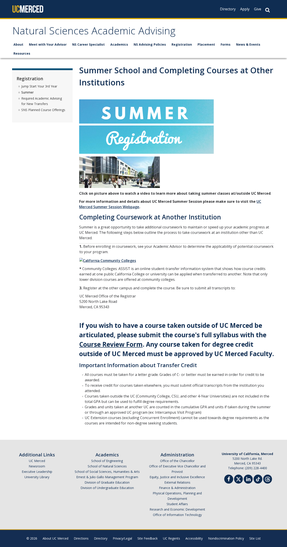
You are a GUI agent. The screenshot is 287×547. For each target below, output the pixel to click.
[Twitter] (238, 478)
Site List (255, 538)
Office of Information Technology (177, 515)
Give (257, 9)
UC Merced (37, 461)
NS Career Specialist (88, 44)
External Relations (177, 482)
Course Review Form (111, 344)
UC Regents (171, 538)
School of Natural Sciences (107, 466)
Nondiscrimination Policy (226, 538)
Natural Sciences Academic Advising (93, 32)
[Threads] (267, 478)
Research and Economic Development (177, 509)
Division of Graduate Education (107, 482)
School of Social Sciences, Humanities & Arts (107, 471)
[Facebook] (229, 480)
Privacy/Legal (122, 538)
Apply (245, 9)
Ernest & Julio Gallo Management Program (107, 477)
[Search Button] (267, 10)
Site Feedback (147, 538)
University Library (36, 477)
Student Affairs (177, 504)
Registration (182, 44)
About (18, 44)
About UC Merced (55, 538)
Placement (206, 44)
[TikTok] (258, 478)
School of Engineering (107, 461)
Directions (81, 538)
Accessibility (194, 538)
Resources (21, 53)
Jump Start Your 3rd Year (39, 86)
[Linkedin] (248, 480)
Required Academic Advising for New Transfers (41, 101)
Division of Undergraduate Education (107, 488)
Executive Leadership (37, 471)
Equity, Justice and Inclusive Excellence (177, 477)
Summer (27, 92)
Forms (225, 44)
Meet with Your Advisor (48, 44)
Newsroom (37, 466)
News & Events (248, 44)
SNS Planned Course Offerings (43, 110)
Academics (119, 44)
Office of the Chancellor (177, 461)
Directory (228, 9)
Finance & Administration (177, 488)
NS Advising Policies (150, 44)
